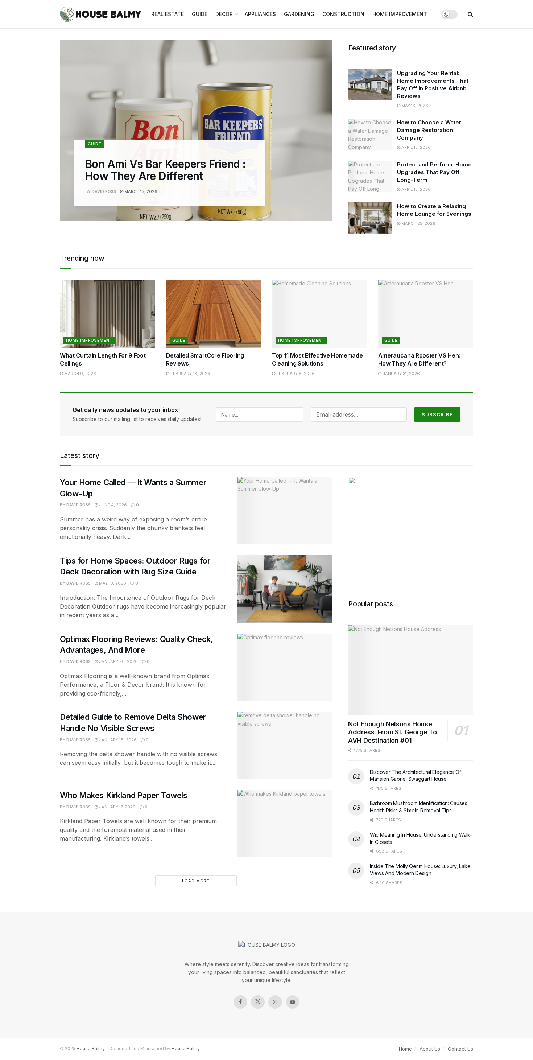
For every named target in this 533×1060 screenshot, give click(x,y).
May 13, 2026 (414, 105)
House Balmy (91, 1048)
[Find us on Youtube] (292, 1002)
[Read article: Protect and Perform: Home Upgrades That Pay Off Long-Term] (370, 176)
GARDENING (299, 14)
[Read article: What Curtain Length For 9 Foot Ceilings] (107, 314)
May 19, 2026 (112, 583)
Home (405, 1049)
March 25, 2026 (417, 223)
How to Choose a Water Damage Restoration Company (429, 130)
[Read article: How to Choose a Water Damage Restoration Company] (370, 134)
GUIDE (199, 14)
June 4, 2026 (112, 504)
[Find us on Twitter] (258, 1002)
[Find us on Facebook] (240, 1002)
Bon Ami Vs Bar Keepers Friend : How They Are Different (165, 169)
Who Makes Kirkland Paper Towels (123, 795)
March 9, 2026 (79, 373)
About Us (430, 1049)
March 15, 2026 (140, 191)
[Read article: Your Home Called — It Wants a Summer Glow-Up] (284, 510)
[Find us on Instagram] (275, 1002)
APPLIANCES (260, 14)
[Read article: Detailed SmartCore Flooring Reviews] (213, 314)
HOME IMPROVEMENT (399, 14)
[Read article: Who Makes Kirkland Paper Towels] (284, 823)
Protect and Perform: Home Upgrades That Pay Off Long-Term (434, 172)
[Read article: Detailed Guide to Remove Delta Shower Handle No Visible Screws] (284, 745)
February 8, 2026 (295, 373)
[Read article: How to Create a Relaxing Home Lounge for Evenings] (370, 218)
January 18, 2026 (117, 739)
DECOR (224, 14)
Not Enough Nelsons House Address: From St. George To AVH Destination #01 (392, 732)
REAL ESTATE (167, 14)
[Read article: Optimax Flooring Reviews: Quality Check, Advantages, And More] (284, 667)
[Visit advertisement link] (410, 529)
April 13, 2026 (415, 147)
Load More (196, 880)
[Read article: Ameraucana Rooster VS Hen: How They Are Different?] (426, 314)
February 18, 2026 (189, 373)
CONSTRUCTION (343, 14)
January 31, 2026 (400, 373)
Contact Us (460, 1049)
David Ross (104, 191)
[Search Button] (470, 14)
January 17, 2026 (117, 806)
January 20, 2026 (118, 661)
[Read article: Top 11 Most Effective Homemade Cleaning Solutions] (319, 314)
